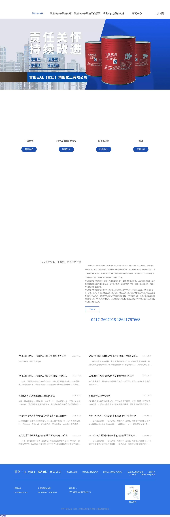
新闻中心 (151, 472)
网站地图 (3, 516)
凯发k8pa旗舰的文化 (135, 472)
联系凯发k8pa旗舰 (148, 475)
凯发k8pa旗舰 (37, 13)
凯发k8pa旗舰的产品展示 (112, 472)
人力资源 (132, 475)
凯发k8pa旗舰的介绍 (90, 472)
